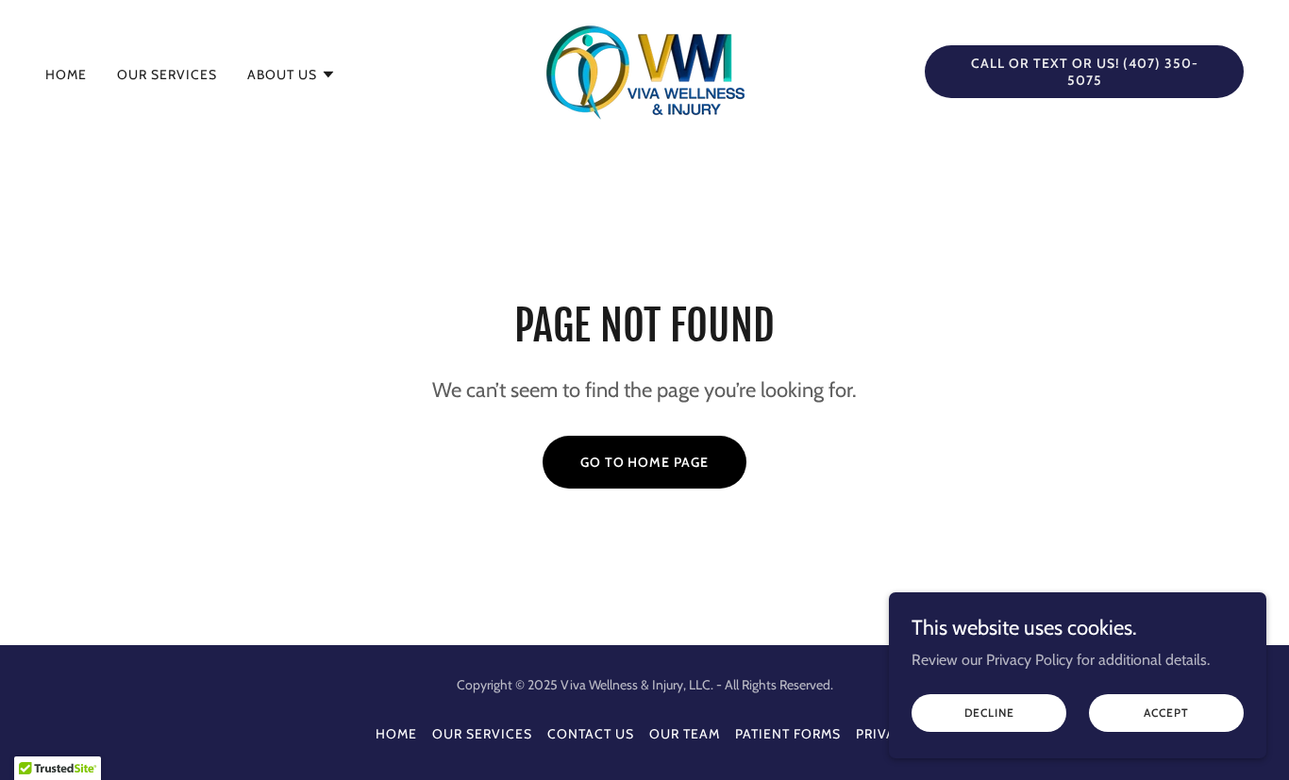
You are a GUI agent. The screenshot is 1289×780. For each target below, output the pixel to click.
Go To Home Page (645, 462)
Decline (989, 712)
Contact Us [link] (590, 733)
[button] (291, 74)
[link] (644, 70)
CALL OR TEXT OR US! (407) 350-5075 (1084, 72)
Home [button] (396, 733)
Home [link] (66, 74)
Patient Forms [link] (788, 733)
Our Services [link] (167, 74)
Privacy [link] (884, 733)
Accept (1166, 712)
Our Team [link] (684, 733)
